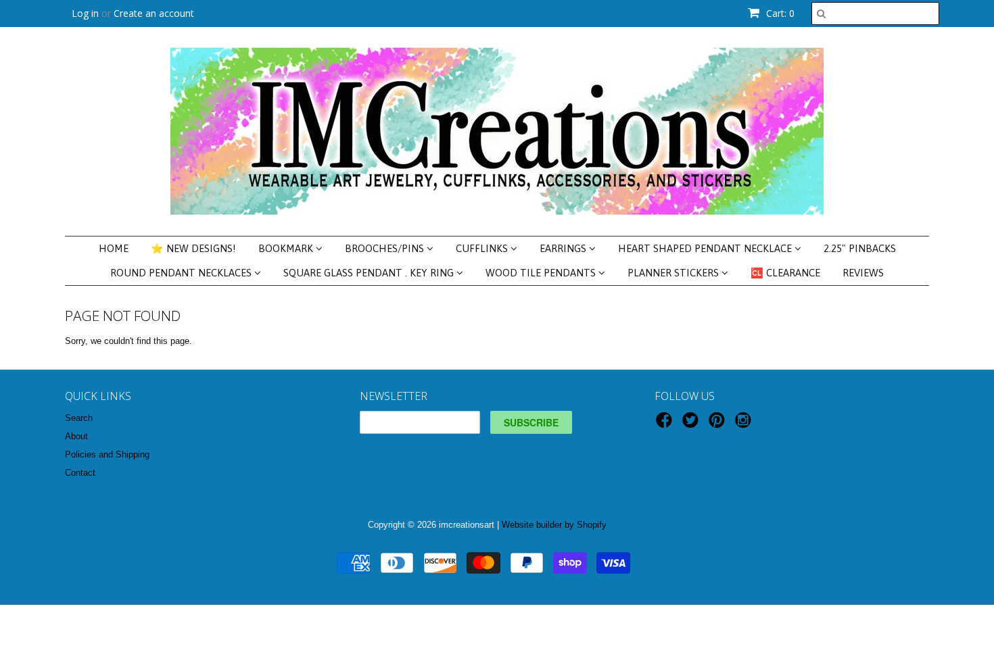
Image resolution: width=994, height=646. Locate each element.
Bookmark (287, 248)
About (76, 436)
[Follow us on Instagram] (745, 424)
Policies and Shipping (107, 454)
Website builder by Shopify (554, 525)
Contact (80, 473)
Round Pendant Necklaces (182, 272)
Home (113, 248)
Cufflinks (483, 248)
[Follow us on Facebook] (666, 424)
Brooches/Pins (386, 248)
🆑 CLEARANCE (785, 272)
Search (79, 418)
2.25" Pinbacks (860, 248)
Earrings (564, 248)
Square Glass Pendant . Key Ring (369, 272)
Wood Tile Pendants (542, 272)
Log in (85, 13)
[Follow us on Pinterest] (719, 424)
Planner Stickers (674, 272)
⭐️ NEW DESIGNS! (193, 248)
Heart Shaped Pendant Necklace (706, 248)
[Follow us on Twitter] (692, 424)
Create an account (154, 13)
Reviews (863, 272)
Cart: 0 (779, 13)
